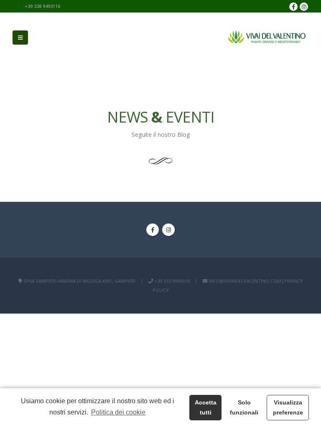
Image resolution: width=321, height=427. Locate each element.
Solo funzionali (244, 407)
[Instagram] (304, 7)
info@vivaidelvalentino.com (245, 281)
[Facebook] (293, 7)
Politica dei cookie (118, 412)
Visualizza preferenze (288, 407)
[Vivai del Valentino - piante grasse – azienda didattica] (266, 37)
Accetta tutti (206, 407)
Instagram (168, 230)
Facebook (152, 230)
